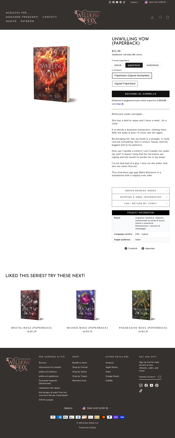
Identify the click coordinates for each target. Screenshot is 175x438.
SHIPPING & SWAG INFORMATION (140, 197)
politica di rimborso (48, 371)
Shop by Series (79, 371)
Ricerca (42, 363)
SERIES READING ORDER (140, 191)
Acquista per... (18, 13)
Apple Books (112, 367)
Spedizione (117, 54)
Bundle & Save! (79, 363)
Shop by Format (80, 367)
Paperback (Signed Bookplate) (132, 75)
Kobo (108, 371)
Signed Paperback (124, 83)
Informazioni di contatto (50, 367)
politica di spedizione (49, 376)
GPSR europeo (46, 400)
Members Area (79, 380)
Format (117, 70)
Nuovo (11, 21)
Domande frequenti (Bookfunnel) (48, 382)
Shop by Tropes (79, 376)
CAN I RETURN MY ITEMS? (140, 203)
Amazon (110, 363)
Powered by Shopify (87, 428)
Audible (109, 380)
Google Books (112, 376)
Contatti (50, 17)
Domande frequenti (22, 17)
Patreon (27, 21)
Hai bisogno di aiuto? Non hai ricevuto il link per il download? (53, 393)
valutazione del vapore (49, 388)
